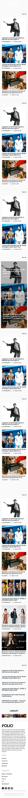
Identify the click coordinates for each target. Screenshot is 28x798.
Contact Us (5, 761)
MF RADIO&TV (5, 784)
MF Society (5, 776)
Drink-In (4, 779)
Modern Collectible (7, 774)
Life (3, 781)
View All (24, 14)
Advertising (5, 763)
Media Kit (4, 766)
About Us (4, 758)
